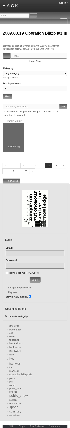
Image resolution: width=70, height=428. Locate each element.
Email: (9, 247)
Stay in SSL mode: (16, 296)
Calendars (54, 426)
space (13, 407)
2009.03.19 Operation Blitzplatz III (35, 33)
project (13, 391)
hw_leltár (15, 363)
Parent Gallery (14, 120)
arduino (14, 325)
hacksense (15, 347)
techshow (14, 415)
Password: (12, 260)
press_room (15, 388)
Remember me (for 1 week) (24, 272)
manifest (14, 370)
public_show (18, 395)
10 (41, 165)
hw (11, 359)
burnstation (15, 329)
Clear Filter (35, 61)
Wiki (12, 426)
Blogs (21, 426)
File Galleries (11, 111)
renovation (15, 403)
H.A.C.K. (11, 5)
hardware (15, 350)
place (12, 385)
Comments (13, 181)
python (13, 399)
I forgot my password (19, 287)
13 (62, 165)
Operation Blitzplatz (31, 111)
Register (12, 292)
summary (15, 411)
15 (12, 171)
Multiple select (10, 77)
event (12, 336)
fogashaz (14, 339)
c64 (11, 333)
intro (11, 367)
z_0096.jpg (14, 146)
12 (55, 165)
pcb (11, 381)
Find (7, 96)
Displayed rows (12, 83)
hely (11, 354)
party (12, 378)
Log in (63, 2)
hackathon (15, 343)
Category (8, 68)
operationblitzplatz (20, 374)
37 (26, 171)
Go (63, 106)
